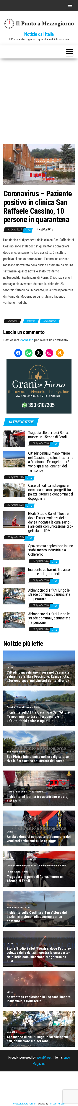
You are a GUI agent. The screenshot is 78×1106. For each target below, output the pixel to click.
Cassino (31, 320)
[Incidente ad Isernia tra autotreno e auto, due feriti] (14, 575)
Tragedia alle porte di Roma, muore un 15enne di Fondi (48, 434)
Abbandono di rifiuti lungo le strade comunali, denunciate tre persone (49, 594)
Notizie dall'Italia (39, 34)
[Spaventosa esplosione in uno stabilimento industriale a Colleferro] (14, 551)
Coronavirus (49, 320)
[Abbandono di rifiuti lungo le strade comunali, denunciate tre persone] (14, 596)
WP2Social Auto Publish (24, 1103)
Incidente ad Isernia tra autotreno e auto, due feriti (49, 571)
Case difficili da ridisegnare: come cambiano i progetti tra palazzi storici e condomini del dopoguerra (50, 491)
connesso (26, 340)
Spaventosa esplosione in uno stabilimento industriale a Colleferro (50, 550)
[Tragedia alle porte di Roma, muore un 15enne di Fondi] (14, 438)
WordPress (44, 1057)
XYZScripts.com (57, 1103)
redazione (46, 229)
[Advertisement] (39, 100)
